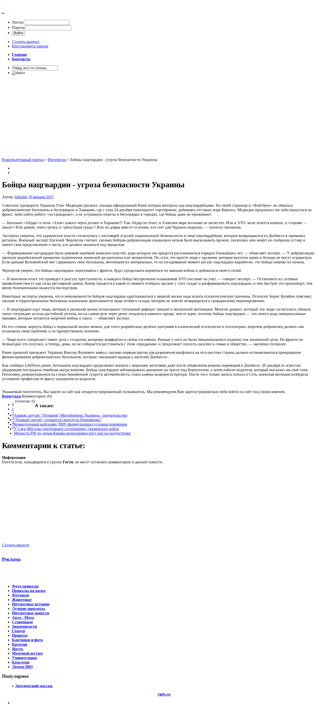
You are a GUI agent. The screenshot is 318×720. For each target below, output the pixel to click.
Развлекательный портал (23, 160)
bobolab (21, 197)
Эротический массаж (34, 686)
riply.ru (164, 694)
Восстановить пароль (30, 46)
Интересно (57, 160)
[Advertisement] (151, 118)
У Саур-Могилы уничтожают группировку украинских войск (66, 429)
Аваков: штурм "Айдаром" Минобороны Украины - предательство (70, 415)
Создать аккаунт (26, 42)
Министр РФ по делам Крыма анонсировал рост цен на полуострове (72, 433)
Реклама (11, 559)
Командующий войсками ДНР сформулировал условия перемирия (70, 424)
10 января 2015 (41, 197)
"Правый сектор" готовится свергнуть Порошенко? (57, 420)
